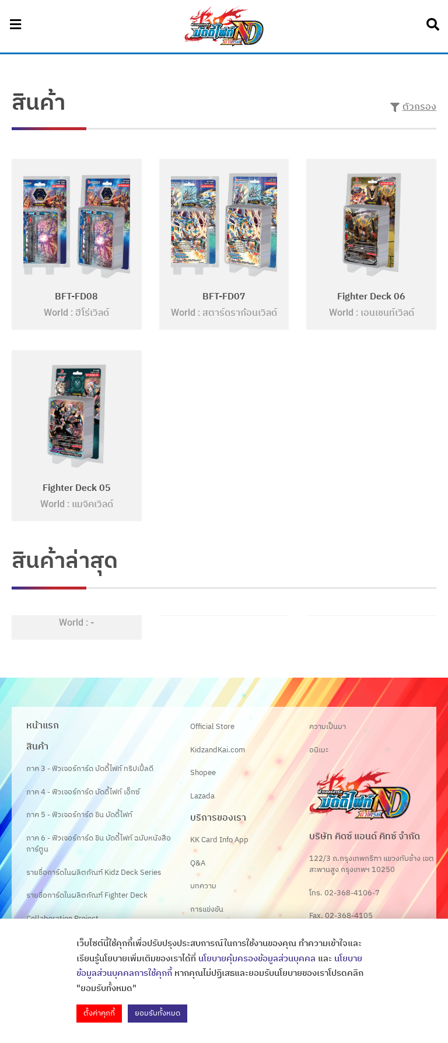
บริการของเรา (218, 818)
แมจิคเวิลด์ (92, 504)
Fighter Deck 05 (77, 488)
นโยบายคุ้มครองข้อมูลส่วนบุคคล (257, 958)
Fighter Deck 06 (371, 297)
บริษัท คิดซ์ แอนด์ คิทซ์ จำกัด (364, 837)
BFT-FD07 (224, 297)
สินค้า (37, 747)
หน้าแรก (42, 726)
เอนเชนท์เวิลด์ (387, 313)
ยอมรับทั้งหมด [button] (157, 1013)
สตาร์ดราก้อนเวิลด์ (239, 313)
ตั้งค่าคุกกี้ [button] (99, 1013)
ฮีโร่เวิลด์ (92, 313)
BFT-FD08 (76, 297)
